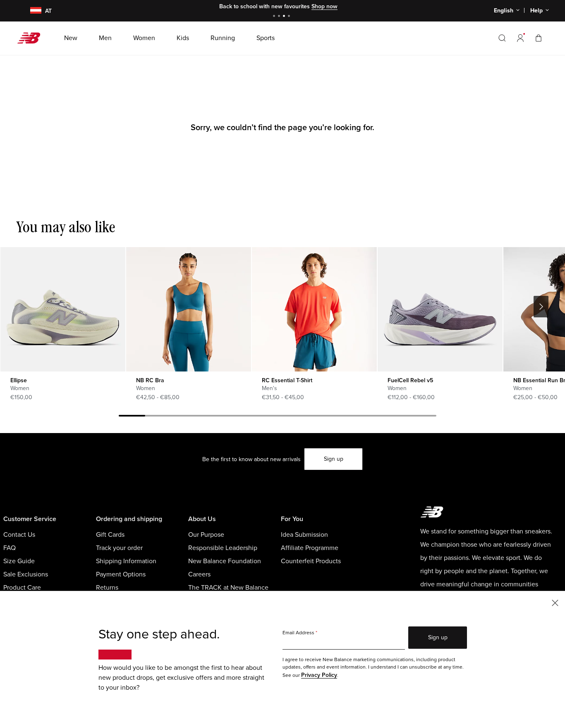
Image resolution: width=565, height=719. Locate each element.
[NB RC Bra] (188, 309)
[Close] (555, 602)
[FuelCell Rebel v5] (440, 309)
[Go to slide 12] (423, 417)
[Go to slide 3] (284, 17)
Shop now (324, 6)
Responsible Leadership (222, 548)
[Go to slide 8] (317, 417)
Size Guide (19, 561)
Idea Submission (304, 535)
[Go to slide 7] (291, 417)
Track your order (119, 548)
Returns (107, 587)
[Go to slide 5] (238, 417)
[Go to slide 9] (343, 417)
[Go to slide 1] (275, 17)
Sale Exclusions (25, 574)
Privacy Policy (319, 675)
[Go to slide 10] (370, 417)
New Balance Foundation (224, 561)
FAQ (9, 548)
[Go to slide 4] (289, 17)
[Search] (502, 38)
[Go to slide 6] (264, 417)
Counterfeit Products (311, 561)
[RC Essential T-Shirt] (314, 309)
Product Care (22, 587)
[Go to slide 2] (280, 17)
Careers (199, 574)
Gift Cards (110, 535)
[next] (541, 306)
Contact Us (19, 535)
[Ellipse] (62, 309)
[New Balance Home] (32, 38)
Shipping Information (126, 561)
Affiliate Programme (309, 548)
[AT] (30, 11)
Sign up (333, 458)
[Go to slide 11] (396, 417)
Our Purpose (206, 535)
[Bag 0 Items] (538, 37)
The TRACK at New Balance (228, 587)
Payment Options (121, 574)
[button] (520, 38)
